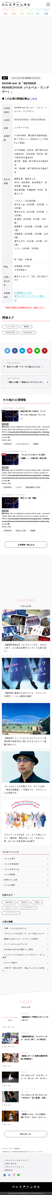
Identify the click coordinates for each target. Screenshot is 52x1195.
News (37, 902)
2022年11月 (28, 332)
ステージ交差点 (10, 963)
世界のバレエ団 (10, 880)
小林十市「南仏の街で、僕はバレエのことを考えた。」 (24, 969)
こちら (33, 98)
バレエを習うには (11, 869)
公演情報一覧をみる (26, 545)
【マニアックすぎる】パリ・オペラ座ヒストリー (24, 934)
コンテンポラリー (27, 907)
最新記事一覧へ (26, 1134)
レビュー (9, 907)
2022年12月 (10, 332)
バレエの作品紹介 (11, 864)
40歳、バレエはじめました (15, 928)
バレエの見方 (9, 859)
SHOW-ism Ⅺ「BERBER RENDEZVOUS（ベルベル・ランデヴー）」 (23, 1151)
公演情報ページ (21, 292)
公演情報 (16, 1148)
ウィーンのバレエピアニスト (16, 944)
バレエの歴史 (9, 885)
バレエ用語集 (9, 874)
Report (24, 902)
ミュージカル (10, 326)
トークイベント (11, 913)
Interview (9, 902)
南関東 (26, 326)
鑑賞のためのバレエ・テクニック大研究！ (21, 939)
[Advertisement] (26, 46)
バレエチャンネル (7, 1148)
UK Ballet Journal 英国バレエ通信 (18, 949)
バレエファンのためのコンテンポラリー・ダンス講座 (24, 956)
